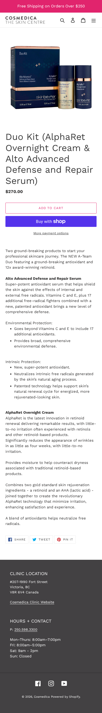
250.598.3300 (25, 629)
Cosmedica (42, 696)
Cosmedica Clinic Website (32, 602)
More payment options (51, 233)
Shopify (74, 696)
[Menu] (93, 20)
